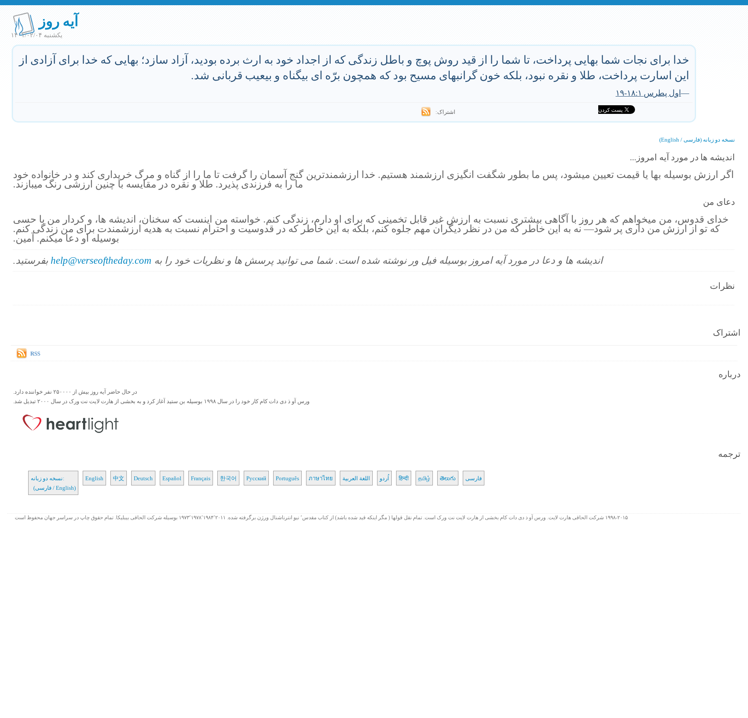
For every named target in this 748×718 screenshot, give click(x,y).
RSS (35, 353)
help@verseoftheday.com (101, 260)
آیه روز (58, 20)
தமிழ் (424, 478)
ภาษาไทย (321, 478)
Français (200, 478)
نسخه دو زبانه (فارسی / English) (697, 139)
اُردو (384, 478)
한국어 (228, 478)
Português (287, 478)
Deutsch (143, 478)
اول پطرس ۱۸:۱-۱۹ (648, 92)
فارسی (473, 478)
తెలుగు (448, 478)
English (94, 478)
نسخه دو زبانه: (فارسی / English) (53, 483)
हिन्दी (404, 478)
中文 (118, 478)
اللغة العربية (356, 478)
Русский (256, 478)
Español (171, 478)
